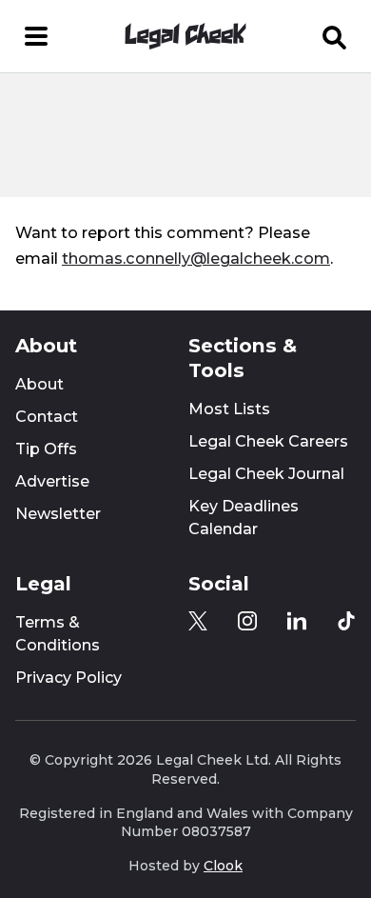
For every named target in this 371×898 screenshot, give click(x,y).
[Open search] (335, 36)
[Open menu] (36, 36)
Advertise (52, 481)
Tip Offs (46, 449)
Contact (46, 417)
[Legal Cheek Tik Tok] (346, 620)
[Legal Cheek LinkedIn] (296, 620)
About (39, 384)
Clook (223, 865)
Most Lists (229, 409)
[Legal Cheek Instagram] (247, 620)
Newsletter (58, 514)
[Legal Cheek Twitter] (197, 620)
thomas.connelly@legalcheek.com (196, 258)
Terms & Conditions (57, 633)
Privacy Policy (68, 678)
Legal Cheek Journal (266, 474)
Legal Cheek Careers (268, 441)
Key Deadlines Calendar (243, 517)
